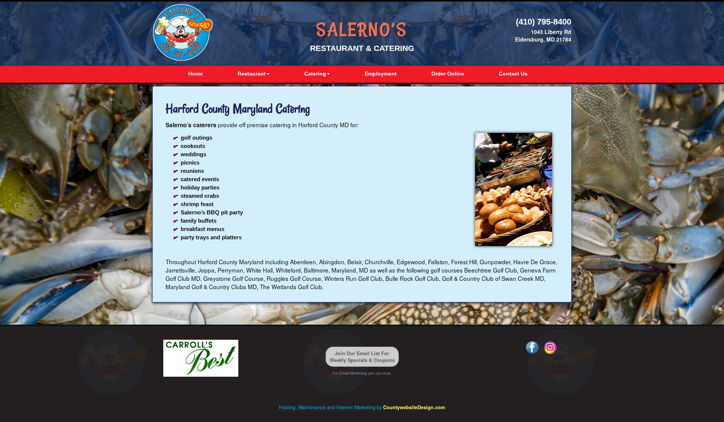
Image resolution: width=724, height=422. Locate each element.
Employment (381, 74)
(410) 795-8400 (543, 21)
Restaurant (252, 74)
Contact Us (513, 74)
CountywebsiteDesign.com (414, 407)
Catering (315, 74)
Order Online (447, 74)
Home (195, 74)
